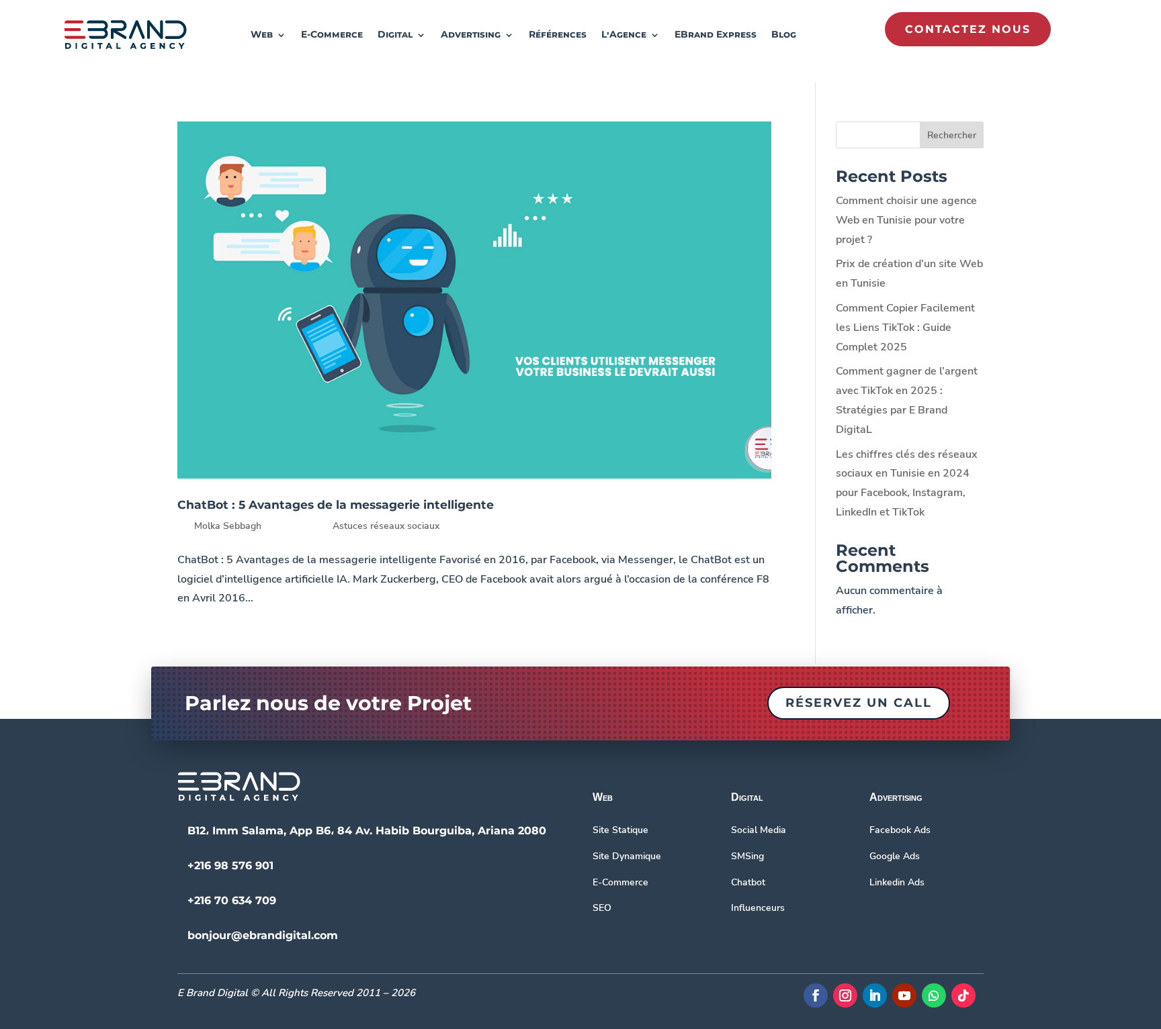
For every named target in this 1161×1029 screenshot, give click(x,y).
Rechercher (951, 135)
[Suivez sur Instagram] (845, 995)
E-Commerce (332, 34)
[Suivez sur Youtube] (904, 995)
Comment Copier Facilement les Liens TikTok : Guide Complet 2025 (905, 327)
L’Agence (623, 34)
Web (262, 34)
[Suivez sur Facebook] (816, 995)
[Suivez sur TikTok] (963, 995)
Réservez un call (858, 702)
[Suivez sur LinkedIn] (875, 995)
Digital (395, 34)
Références (558, 34)
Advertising (471, 34)
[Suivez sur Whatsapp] (934, 995)
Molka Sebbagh (227, 526)
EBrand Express (716, 34)
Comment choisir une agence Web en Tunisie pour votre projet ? (906, 220)
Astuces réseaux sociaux (386, 526)
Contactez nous (968, 29)
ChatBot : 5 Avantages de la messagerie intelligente (335, 504)
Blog (783, 34)
